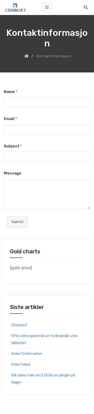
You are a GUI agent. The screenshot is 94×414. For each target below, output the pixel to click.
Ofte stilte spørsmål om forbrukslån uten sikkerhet (44, 339)
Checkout (19, 325)
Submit (18, 222)
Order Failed (20, 364)
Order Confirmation (26, 354)
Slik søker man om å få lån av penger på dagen (43, 378)
